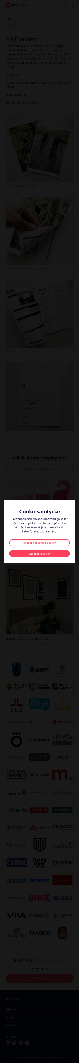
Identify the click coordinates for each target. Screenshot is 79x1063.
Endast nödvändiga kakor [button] (39, 542)
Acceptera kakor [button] (39, 553)
